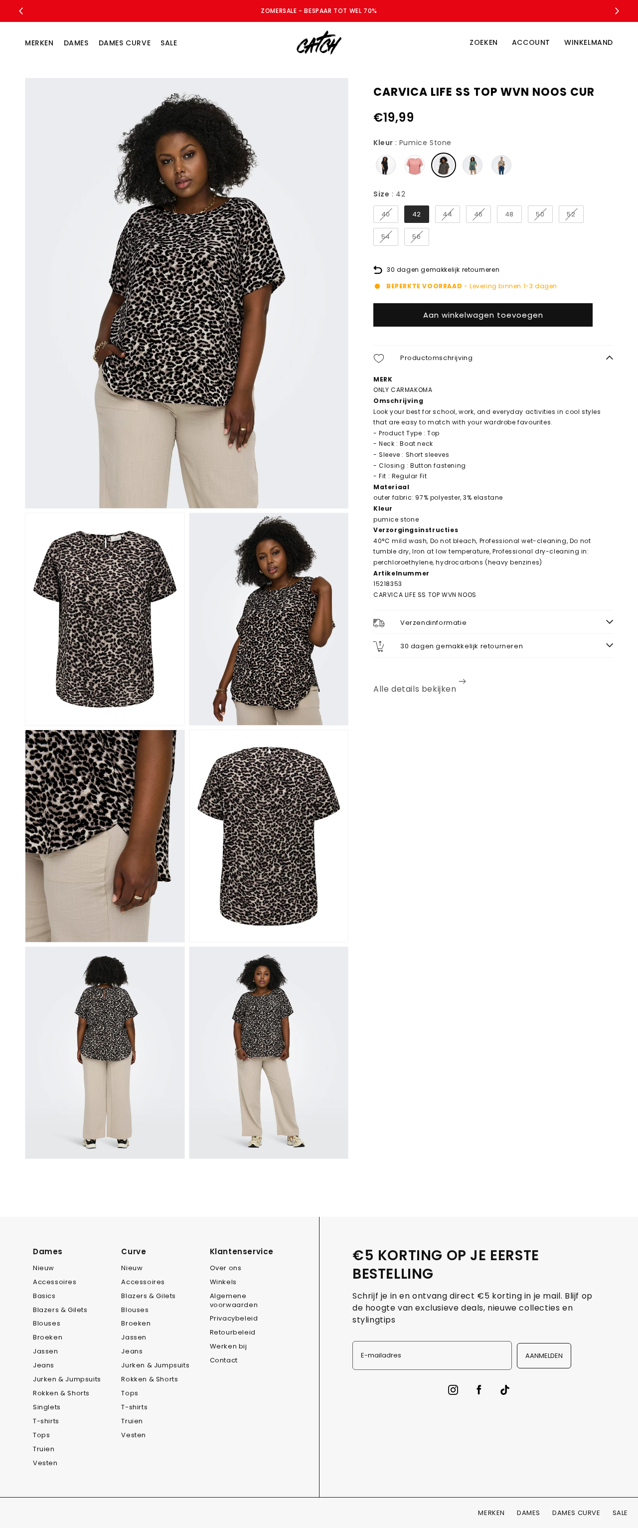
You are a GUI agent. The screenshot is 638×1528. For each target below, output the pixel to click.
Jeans (43, 1365)
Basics (44, 1296)
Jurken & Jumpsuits (67, 1379)
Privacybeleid (234, 1318)
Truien (44, 1449)
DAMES (76, 43)
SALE (168, 43)
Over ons (226, 1268)
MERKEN (39, 43)
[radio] (385, 165)
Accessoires (55, 1282)
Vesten (45, 1463)
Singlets (47, 1407)
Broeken (47, 1337)
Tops (41, 1435)
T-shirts (46, 1421)
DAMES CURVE (125, 43)
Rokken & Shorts (61, 1393)
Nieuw (43, 1268)
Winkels (223, 1282)
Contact (224, 1360)
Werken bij (228, 1346)
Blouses (46, 1323)
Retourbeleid (233, 1332)
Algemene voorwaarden (234, 1300)
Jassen (45, 1351)
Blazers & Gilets (60, 1310)
